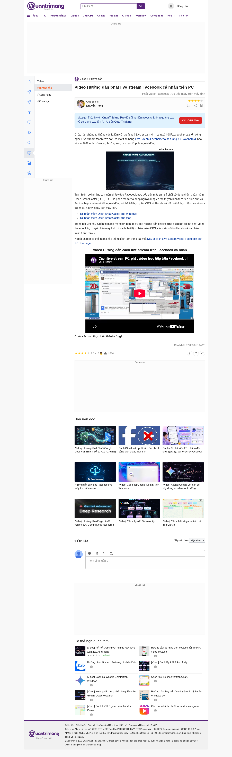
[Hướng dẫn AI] (29, 102)
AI (45, 15)
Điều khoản (81, 725)
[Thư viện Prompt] (29, 92)
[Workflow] (29, 112)
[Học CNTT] (29, 132)
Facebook (144, 725)
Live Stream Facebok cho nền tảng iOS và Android (165, 139)
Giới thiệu (69, 725)
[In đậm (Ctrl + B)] (97, 553)
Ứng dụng (114, 725)
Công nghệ (156, 15)
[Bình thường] (195, 100)
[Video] (29, 153)
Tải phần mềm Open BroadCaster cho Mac (105, 217)
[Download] (29, 143)
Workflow (141, 15)
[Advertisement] (116, 49)
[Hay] (198, 100)
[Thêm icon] (89, 553)
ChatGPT (88, 15)
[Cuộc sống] (29, 163)
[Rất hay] (201, 100)
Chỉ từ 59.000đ (190, 120)
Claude (75, 15)
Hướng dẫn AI (58, 15)
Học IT (171, 15)
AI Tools (126, 15)
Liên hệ (123, 725)
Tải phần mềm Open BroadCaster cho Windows (108, 213)
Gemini (101, 15)
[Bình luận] (188, 105)
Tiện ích (183, 15)
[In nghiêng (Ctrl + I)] (103, 553)
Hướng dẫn (95, 78)
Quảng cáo (134, 725)
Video (83, 78)
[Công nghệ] (29, 122)
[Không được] (189, 100)
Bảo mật (91, 725)
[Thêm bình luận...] (145, 563)
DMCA (154, 725)
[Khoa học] (29, 173)
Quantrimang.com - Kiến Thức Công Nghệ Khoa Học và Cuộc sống (47, 6)
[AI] (29, 81)
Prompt (114, 15)
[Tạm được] (192, 100)
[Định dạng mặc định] (111, 553)
